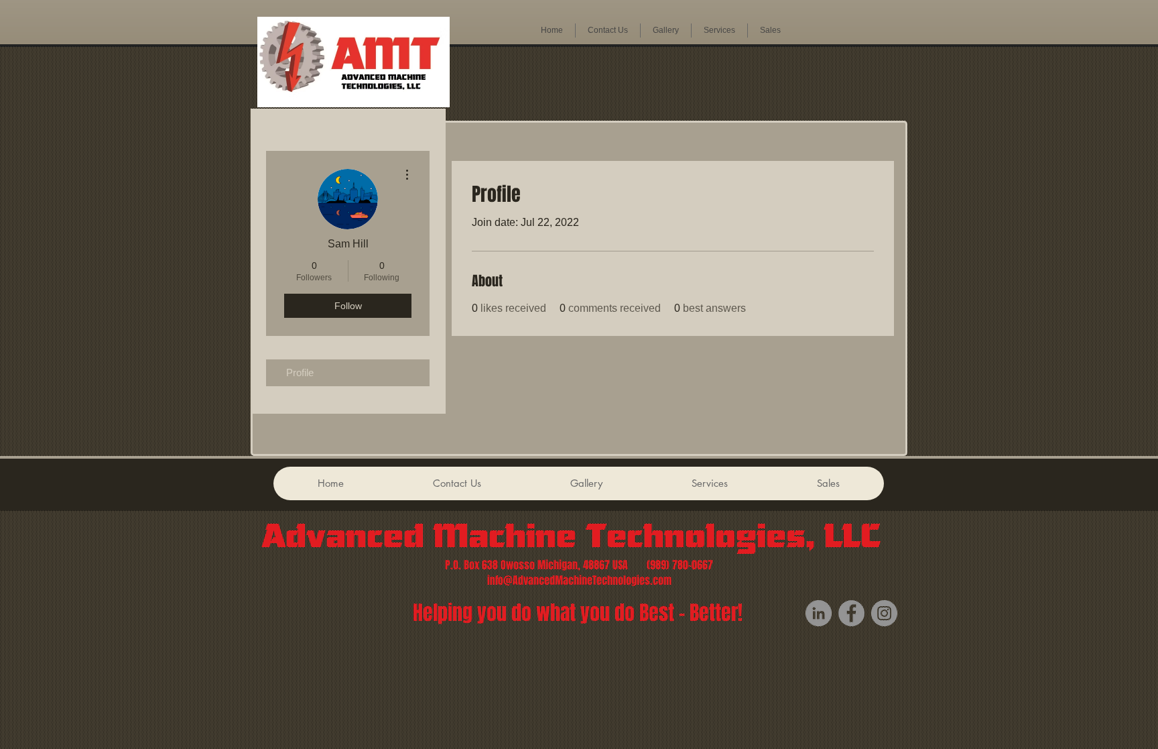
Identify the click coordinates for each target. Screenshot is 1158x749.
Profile (300, 372)
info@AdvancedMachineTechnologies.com (579, 580)
